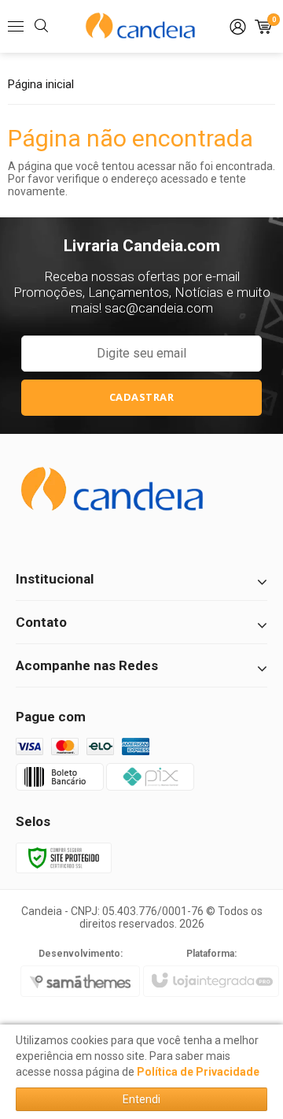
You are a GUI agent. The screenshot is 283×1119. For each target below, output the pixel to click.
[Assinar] (141, 398)
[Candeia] (141, 26)
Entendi (141, 1099)
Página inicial (41, 84)
